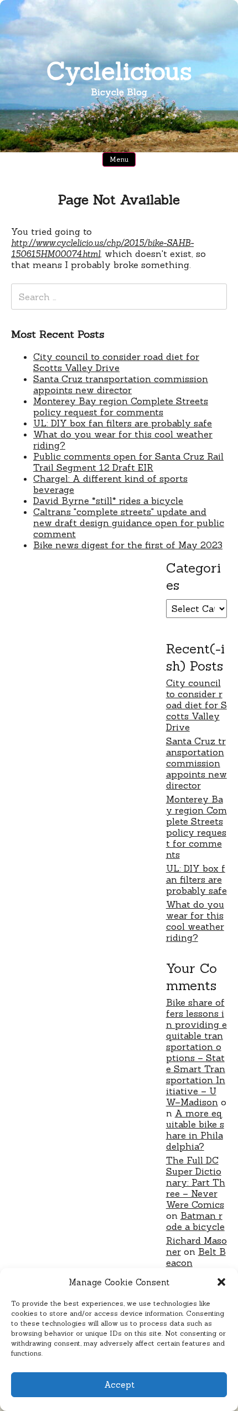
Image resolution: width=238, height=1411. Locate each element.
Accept (119, 1384)
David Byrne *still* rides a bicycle (108, 500)
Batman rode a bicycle (195, 1221)
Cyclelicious (119, 70)
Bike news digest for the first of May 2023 (128, 544)
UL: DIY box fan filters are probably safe (122, 423)
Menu (119, 159)
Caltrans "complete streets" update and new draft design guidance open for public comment (128, 522)
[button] (221, 1282)
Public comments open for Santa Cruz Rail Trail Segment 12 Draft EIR (128, 462)
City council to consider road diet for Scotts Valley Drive (116, 362)
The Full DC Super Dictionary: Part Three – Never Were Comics (195, 1182)
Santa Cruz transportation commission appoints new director (120, 384)
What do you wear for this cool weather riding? (195, 921)
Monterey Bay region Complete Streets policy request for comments (120, 406)
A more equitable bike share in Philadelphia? (195, 1130)
